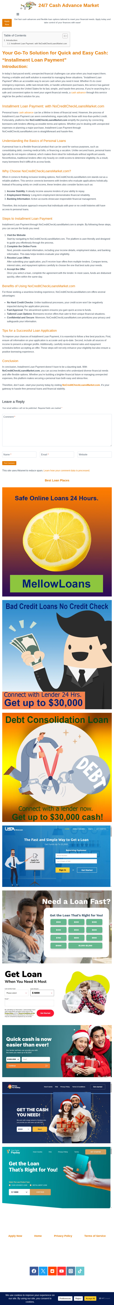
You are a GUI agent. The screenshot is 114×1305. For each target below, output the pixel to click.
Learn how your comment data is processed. (67, 470)
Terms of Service (95, 1235)
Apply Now (7, 23)
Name (7, 454)
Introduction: (12, 40)
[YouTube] (61, 1271)
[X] (43, 1271)
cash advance (78, 92)
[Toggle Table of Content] (63, 35)
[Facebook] (34, 1271)
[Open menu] (18, 14)
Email (45, 454)
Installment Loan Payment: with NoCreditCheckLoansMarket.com (39, 43)
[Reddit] (52, 1271)
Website (83, 454)
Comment (9, 417)
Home (38, 1235)
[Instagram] (70, 1271)
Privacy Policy (63, 1235)
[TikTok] (80, 1271)
